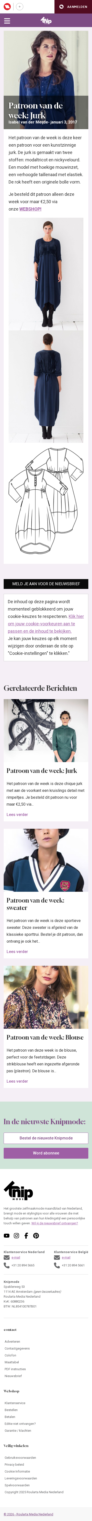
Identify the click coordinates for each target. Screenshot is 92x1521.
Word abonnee (46, 1153)
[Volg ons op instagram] (16, 1236)
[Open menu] (7, 20)
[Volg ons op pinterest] (36, 1236)
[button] (73, 7)
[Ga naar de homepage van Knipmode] (46, 20)
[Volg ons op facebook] (26, 1236)
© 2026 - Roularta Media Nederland (28, 1514)
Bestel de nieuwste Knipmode (46, 1138)
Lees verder (17, 814)
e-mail (16, 1257)
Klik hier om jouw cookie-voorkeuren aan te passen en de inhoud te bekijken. (46, 624)
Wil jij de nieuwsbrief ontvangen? (54, 1223)
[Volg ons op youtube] (7, 1236)
